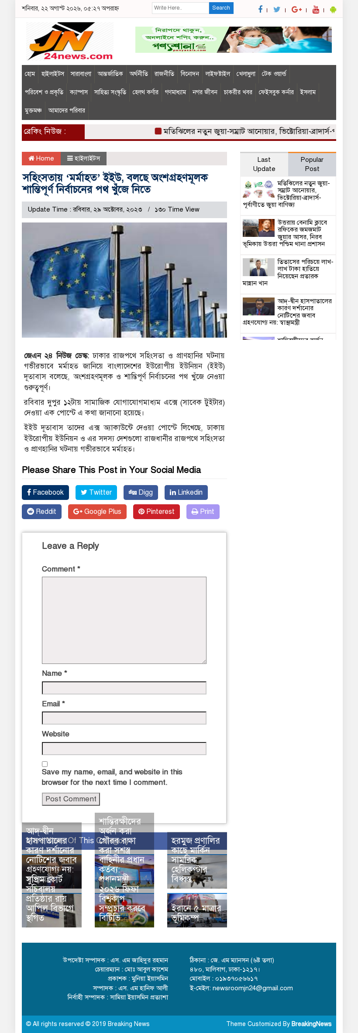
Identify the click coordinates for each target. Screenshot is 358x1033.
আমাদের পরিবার (66, 110)
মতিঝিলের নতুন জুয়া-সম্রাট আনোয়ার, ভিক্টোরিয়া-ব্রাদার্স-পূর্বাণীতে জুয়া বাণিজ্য (286, 194)
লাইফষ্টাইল (218, 74)
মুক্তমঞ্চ (33, 110)
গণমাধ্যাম (175, 92)
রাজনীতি (164, 74)
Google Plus (102, 511)
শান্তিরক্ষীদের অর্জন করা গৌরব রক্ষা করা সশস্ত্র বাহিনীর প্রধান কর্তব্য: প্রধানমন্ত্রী (122, 850)
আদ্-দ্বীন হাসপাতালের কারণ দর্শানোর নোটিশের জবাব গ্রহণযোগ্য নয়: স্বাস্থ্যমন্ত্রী (51, 855)
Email (53, 703)
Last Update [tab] (264, 164)
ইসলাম (308, 92)
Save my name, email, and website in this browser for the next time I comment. (112, 777)
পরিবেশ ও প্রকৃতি (44, 92)
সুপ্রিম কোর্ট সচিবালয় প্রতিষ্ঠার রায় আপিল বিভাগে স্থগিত (50, 899)
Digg (145, 492)
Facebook (47, 492)
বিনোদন (190, 74)
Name (54, 673)
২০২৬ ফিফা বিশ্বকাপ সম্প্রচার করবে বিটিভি (122, 904)
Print (206, 511)
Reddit (45, 511)
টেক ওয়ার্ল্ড (274, 74)
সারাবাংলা (81, 74)
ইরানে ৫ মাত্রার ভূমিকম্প (196, 913)
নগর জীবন (205, 92)
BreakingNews (312, 1024)
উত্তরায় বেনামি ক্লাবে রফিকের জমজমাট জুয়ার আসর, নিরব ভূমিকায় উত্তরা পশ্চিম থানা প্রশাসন (285, 233)
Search (221, 8)
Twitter (99, 492)
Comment (61, 569)
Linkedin (189, 492)
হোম (30, 74)
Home (44, 158)
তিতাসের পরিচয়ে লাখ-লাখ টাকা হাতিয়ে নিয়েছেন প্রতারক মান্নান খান (288, 272)
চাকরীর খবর (238, 92)
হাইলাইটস (52, 74)
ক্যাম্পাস (79, 92)
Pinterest (160, 511)
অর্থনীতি (139, 74)
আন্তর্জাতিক (110, 74)
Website (55, 734)
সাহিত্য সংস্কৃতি (110, 92)
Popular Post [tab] (312, 164)
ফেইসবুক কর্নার (276, 92)
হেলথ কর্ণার (145, 92)
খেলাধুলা (246, 74)
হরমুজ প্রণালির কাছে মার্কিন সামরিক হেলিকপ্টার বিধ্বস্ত (196, 860)
